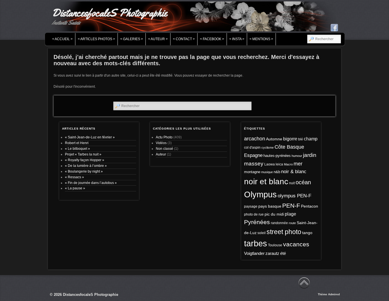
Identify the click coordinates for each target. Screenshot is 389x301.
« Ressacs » (74, 177)
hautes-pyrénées (277, 155)
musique (267, 172)
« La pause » (75, 188)
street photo (284, 232)
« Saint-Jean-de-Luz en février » (90, 137)
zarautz (272, 253)
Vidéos (161, 143)
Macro (288, 164)
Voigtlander (254, 253)
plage (290, 214)
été (283, 253)
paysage (250, 206)
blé (300, 139)
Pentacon (309, 206)
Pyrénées (257, 222)
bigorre (290, 138)
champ (311, 138)
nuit (292, 183)
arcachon (254, 139)
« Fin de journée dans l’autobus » (91, 183)
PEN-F (291, 205)
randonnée (279, 223)
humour (297, 155)
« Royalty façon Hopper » (84, 160)
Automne (274, 139)
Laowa (269, 164)
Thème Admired (329, 294)
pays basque (269, 206)
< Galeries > (131, 39)
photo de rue (254, 214)
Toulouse (275, 245)
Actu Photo (164, 137)
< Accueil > (62, 39)
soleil (261, 233)
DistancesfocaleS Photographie (109, 12)
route (292, 223)
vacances (296, 244)
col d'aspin (252, 148)
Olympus (260, 194)
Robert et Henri (77, 143)
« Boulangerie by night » (84, 171)
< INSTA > (236, 39)
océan (303, 182)
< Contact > (184, 39)
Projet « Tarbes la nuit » (83, 154)
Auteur (161, 154)
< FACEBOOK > (212, 39)
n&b (277, 172)
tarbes (255, 243)
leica (279, 164)
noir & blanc (293, 171)
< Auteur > (158, 39)
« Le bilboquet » (77, 148)
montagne (252, 172)
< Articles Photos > (96, 39)
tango (307, 232)
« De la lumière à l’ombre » (86, 165)
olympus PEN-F (294, 195)
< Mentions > (261, 39)
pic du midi (274, 214)
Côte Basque (289, 147)
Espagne (253, 155)
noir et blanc (266, 181)
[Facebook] (334, 27)
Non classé (164, 148)
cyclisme (267, 147)
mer (298, 164)
